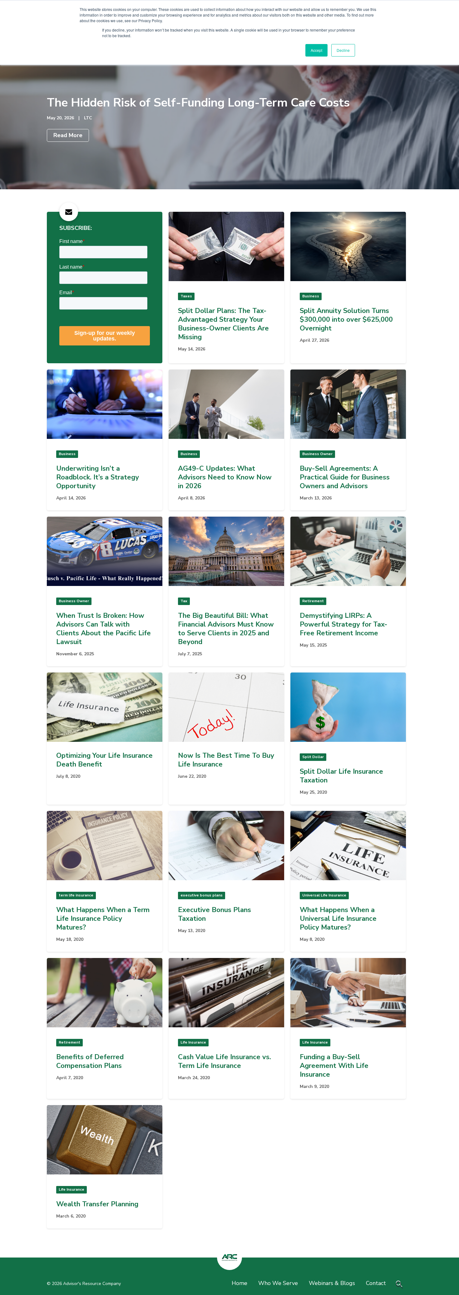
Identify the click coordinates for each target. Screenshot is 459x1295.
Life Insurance (193, 1042)
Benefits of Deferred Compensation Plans (90, 1061)
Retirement (313, 600)
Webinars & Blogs (332, 1283)
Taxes (186, 296)
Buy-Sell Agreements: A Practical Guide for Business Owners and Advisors (345, 477)
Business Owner (317, 453)
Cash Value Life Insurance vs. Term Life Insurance (224, 1061)
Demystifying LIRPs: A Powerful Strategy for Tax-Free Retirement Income (343, 624)
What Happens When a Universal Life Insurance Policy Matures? (338, 918)
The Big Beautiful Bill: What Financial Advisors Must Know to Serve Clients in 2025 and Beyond (226, 629)
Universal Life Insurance (324, 895)
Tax (183, 600)
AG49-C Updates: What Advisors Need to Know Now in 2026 (225, 477)
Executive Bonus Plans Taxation (214, 914)
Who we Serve (278, 1283)
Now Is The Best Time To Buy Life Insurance (226, 760)
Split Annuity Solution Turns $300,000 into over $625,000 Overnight (346, 319)
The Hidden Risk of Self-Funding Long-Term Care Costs (198, 103)
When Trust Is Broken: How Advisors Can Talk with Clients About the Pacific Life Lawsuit (103, 629)
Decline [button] (343, 50)
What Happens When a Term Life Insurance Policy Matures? (103, 918)
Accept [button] (316, 50)
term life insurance (76, 895)
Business (310, 296)
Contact (376, 1283)
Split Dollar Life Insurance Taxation (341, 776)
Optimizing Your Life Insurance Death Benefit (104, 760)
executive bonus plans (201, 895)
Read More (67, 135)
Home (239, 1283)
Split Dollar (313, 756)
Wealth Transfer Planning (97, 1204)
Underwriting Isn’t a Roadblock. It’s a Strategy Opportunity (97, 477)
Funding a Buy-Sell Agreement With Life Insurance (334, 1065)
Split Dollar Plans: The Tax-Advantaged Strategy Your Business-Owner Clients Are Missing (223, 324)
